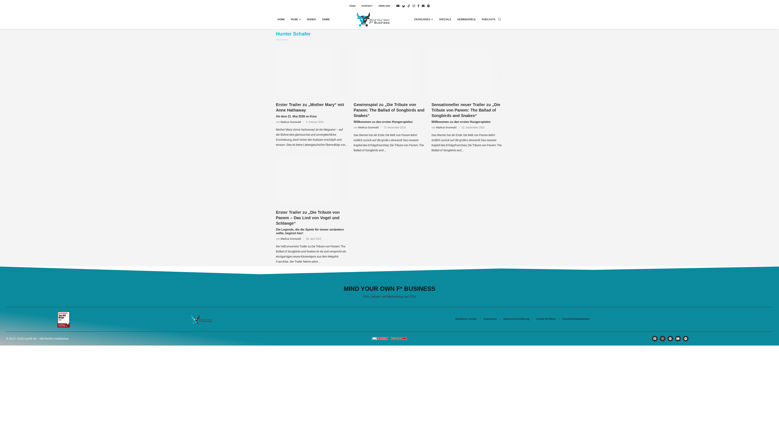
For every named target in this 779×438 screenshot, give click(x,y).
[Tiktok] (408, 6)
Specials (445, 19)
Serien (311, 19)
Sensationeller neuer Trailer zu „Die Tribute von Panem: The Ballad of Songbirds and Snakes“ (465, 110)
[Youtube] (398, 6)
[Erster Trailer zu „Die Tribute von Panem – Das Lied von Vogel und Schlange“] (312, 179)
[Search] (499, 19)
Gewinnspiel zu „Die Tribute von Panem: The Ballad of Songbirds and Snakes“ (389, 110)
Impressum (490, 318)
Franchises (422, 19)
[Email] (423, 6)
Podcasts (488, 19)
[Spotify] (428, 6)
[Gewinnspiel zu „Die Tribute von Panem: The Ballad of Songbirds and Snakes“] (389, 72)
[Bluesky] (403, 6)
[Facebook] (418, 6)
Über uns (384, 6)
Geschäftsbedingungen (575, 318)
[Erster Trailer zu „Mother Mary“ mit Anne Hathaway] (312, 72)
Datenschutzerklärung (516, 318)
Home (281, 19)
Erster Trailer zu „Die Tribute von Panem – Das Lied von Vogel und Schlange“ (308, 217)
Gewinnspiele (466, 19)
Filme (294, 19)
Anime (326, 19)
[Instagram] (413, 6)
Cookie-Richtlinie (546, 318)
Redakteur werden (466, 318)
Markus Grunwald (291, 121)
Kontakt (367, 6)
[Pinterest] (670, 338)
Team (352, 6)
